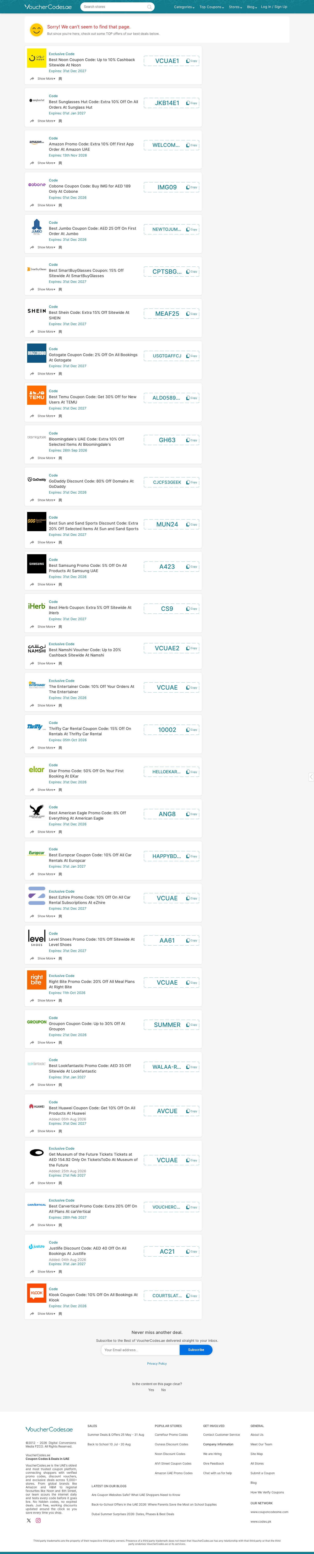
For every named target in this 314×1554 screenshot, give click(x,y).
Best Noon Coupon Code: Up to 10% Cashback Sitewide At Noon (92, 62)
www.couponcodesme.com (269, 1512)
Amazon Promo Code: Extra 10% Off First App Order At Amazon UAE (91, 147)
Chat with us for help (217, 1473)
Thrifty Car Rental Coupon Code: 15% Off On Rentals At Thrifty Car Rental (90, 731)
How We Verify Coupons (267, 1492)
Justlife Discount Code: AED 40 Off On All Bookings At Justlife (87, 1251)
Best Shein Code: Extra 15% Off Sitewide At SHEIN (89, 315)
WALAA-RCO (169, 1067)
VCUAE (167, 687)
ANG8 (167, 814)
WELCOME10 (168, 145)
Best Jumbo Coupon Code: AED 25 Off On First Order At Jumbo (92, 231)
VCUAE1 (167, 60)
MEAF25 (167, 313)
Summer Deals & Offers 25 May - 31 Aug (116, 1434)
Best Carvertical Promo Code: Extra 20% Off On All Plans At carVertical (93, 1209)
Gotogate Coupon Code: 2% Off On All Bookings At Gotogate (93, 357)
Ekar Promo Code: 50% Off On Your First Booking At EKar (86, 773)
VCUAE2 (167, 648)
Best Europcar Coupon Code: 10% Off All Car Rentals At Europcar (90, 858)
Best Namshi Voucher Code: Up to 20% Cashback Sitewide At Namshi (85, 652)
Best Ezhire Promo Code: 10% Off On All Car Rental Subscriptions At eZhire (90, 900)
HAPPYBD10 (168, 856)
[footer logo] (51, 1429)
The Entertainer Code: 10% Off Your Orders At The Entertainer (91, 689)
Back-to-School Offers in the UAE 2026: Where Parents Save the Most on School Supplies (154, 1504)
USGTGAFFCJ (167, 355)
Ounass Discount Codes (171, 1444)
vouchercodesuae (173, 1207)
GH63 (167, 440)
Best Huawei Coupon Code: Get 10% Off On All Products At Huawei (92, 1110)
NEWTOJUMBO (168, 229)
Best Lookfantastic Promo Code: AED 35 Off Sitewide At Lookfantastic (90, 1068)
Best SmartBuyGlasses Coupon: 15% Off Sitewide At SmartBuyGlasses (86, 273)
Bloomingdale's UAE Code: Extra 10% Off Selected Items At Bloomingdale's (86, 442)
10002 (167, 729)
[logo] (48, 6)
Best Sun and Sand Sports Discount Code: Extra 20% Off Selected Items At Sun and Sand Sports (94, 526)
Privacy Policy (157, 1363)
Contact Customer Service (221, 1434)
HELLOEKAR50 (167, 771)
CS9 (167, 608)
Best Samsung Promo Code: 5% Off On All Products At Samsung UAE (88, 568)
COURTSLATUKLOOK (173, 1295)
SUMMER (167, 1024)
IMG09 (167, 187)
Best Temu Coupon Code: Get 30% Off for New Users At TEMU (92, 399)
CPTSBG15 (168, 271)
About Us (257, 1434)
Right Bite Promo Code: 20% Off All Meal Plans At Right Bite (92, 984)
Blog (254, 1482)
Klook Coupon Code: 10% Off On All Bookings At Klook (93, 1297)
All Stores (257, 1463)
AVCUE (167, 1111)
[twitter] (29, 1520)
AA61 (167, 940)
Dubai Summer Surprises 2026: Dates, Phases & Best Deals (133, 1514)
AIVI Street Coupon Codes (173, 1463)
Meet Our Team (261, 1444)
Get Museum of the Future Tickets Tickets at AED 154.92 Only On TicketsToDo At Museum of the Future (93, 1159)
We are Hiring (212, 1454)
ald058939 (167, 398)
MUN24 (167, 524)
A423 (167, 566)
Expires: (56, 71)
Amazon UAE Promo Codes (173, 1473)
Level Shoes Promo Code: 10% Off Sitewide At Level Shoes (92, 942)
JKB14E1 (167, 103)
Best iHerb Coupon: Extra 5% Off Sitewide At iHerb (90, 610)
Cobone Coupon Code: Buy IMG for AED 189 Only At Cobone (90, 189)
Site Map (257, 1454)
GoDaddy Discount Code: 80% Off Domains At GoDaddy (91, 484)
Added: (55, 1119)
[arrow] (311, 776)
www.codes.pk (261, 1521)
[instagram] (38, 1520)
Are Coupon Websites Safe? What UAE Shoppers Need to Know (136, 1495)
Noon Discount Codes (170, 1454)
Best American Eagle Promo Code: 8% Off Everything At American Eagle (87, 815)
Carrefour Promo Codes (171, 1434)
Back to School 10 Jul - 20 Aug (109, 1444)
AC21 (167, 1251)
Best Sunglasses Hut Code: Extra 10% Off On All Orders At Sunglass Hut (93, 104)
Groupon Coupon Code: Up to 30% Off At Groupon (87, 1026)
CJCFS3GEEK (167, 482)
